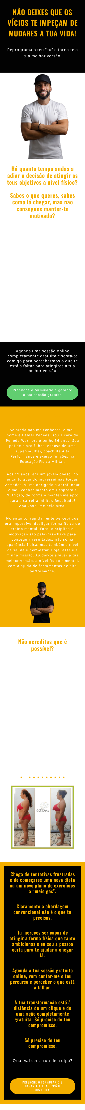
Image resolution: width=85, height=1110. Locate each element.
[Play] (42, 735)
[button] (16, 735)
